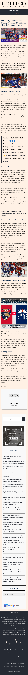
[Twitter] (18, 14)
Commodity (21, 649)
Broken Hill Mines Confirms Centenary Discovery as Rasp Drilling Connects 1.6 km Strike (13, 564)
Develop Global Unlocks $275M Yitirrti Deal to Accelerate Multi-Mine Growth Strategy (13, 557)
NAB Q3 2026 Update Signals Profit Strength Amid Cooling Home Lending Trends (12, 572)
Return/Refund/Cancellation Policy (11, 656)
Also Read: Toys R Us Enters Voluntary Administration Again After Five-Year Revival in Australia (13, 213)
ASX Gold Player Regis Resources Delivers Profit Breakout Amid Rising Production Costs (14, 486)
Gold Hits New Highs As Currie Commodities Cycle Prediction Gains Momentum (12, 474)
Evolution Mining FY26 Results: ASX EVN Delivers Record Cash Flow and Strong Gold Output (13, 524)
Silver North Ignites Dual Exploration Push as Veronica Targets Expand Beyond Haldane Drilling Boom (14, 579)
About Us (12, 649)
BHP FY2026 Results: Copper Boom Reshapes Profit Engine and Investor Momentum (12, 550)
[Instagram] (20, 14)
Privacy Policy (17, 653)
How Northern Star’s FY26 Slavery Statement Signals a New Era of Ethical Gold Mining (13, 517)
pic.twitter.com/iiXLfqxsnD (15, 155)
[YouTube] (23, 14)
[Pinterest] (22, 14)
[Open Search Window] (2, 14)
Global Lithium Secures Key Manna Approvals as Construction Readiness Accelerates (12, 510)
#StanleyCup (15, 152)
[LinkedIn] (25, 14)
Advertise (6, 649)
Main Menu (14, 11)
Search (23, 418)
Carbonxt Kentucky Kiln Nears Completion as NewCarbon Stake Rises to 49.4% (13, 542)
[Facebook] (16, 14)
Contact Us (10, 653)
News (16, 649)
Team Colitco (7, 16)
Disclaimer (4, 387)
